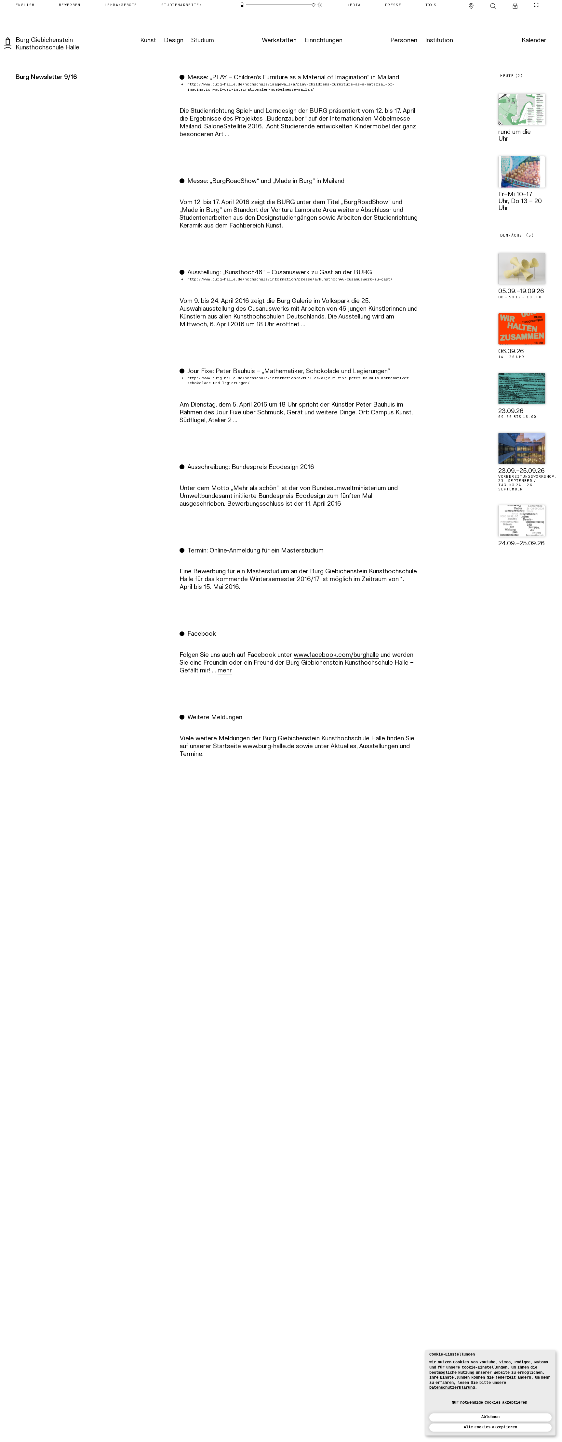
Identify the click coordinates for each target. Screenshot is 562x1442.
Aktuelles (343, 747)
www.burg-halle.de (269, 747)
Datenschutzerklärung (452, 1387)
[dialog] (490, 1393)
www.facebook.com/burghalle (336, 655)
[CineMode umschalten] (536, 5)
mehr (225, 671)
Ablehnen (490, 1417)
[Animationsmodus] (319, 5)
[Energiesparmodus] (242, 5)
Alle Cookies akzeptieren (490, 1427)
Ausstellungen (378, 747)
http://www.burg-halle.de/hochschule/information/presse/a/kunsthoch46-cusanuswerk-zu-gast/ (290, 279)
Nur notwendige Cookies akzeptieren (490, 1402)
